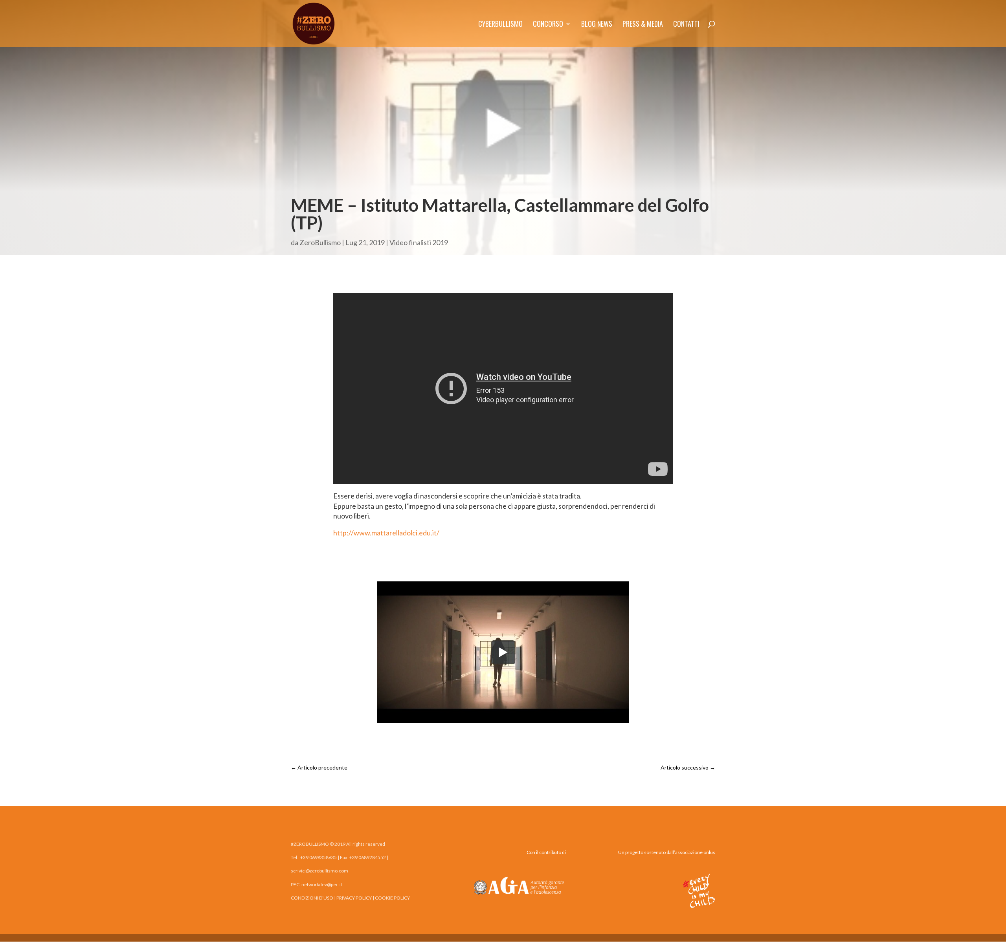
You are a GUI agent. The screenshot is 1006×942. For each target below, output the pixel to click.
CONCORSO (548, 25)
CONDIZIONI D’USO (312, 898)
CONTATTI (686, 25)
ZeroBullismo (320, 242)
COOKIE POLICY (392, 898)
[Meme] (503, 720)
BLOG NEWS (596, 25)
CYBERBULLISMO (500, 25)
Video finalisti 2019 (418, 242)
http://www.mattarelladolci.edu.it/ (386, 532)
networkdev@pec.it (321, 884)
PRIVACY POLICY (354, 898)
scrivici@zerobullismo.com (319, 871)
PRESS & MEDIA (642, 25)
